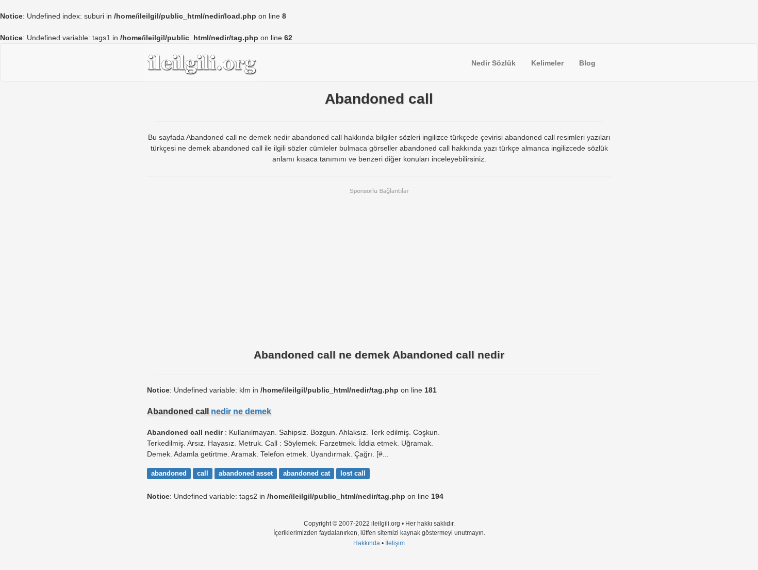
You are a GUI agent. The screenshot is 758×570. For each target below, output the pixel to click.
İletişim (395, 543)
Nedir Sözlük (493, 63)
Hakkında (366, 543)
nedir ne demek (241, 411)
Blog (587, 63)
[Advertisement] (379, 267)
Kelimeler (547, 63)
